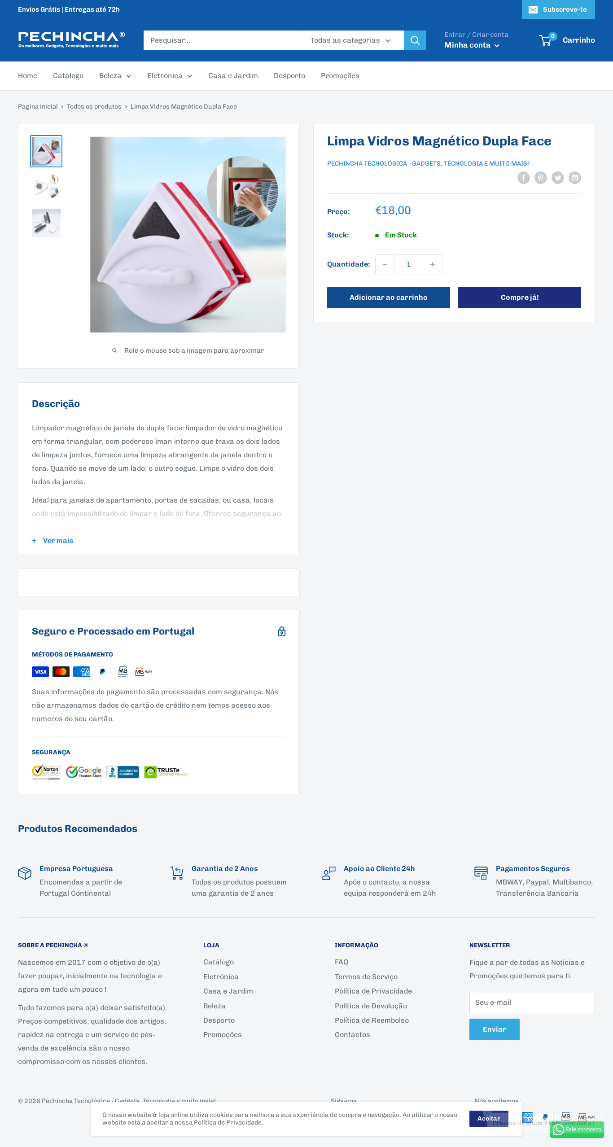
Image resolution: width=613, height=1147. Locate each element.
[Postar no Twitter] (558, 177)
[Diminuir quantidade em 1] (385, 264)
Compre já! (520, 297)
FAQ (341, 962)
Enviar (494, 1029)
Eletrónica (165, 75)
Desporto (289, 75)
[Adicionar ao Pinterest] (540, 177)
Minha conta (468, 44)
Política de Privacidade (373, 991)
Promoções (340, 75)
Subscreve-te (565, 9)
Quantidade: (348, 264)
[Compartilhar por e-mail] (575, 177)
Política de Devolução (371, 1006)
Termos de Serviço (366, 976)
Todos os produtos (94, 106)
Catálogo (68, 75)
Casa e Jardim (233, 75)
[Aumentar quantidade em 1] (432, 264)
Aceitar (488, 1118)
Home (27, 75)
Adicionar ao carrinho (389, 297)
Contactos (352, 1034)
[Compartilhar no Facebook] (523, 177)
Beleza (110, 75)
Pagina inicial (38, 106)
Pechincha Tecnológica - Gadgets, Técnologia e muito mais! (428, 163)
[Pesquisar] (415, 40)
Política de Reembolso (372, 1020)
